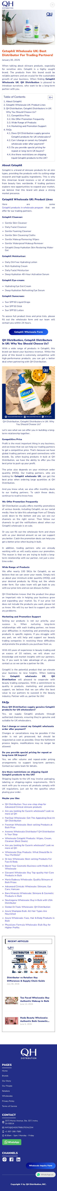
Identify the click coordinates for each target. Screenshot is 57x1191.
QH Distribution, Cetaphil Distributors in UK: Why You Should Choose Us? (29, 110)
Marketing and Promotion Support (28, 126)
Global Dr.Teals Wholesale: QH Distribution (27, 907)
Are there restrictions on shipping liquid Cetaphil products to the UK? (29, 156)
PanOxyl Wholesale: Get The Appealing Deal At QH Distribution (30, 819)
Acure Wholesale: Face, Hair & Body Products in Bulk (30, 919)
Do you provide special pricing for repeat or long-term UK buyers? (28, 149)
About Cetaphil (14, 101)
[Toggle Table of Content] (49, 97)
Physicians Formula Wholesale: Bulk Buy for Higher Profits (28, 926)
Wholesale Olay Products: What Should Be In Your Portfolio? (28, 853)
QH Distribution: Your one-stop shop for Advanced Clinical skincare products (25, 805)
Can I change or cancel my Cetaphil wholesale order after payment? (29, 142)
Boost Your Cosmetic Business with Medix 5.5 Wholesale (29, 867)
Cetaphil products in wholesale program (22, 207)
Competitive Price (20, 115)
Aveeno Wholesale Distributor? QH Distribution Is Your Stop (30, 833)
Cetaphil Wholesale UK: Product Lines (26, 104)
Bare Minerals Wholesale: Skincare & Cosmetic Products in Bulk (29, 894)
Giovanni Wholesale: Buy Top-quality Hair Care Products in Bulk (29, 874)
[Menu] (52, 5)
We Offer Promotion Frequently (27, 119)
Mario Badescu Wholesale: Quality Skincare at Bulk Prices (29, 881)
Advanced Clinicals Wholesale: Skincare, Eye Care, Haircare (28, 888)
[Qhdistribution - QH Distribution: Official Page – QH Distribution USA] (7, 5)
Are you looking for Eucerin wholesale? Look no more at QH (29, 812)
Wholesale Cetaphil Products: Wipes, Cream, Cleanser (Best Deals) (28, 840)
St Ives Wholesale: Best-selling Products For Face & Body (28, 860)
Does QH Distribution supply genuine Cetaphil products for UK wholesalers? (31, 135)
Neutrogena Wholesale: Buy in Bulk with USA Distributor (29, 901)
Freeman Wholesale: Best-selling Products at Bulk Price (28, 826)
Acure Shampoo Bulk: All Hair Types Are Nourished (26, 912)
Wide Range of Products (24, 122)
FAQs (9, 129)
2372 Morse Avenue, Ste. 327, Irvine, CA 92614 (21, 1122)
